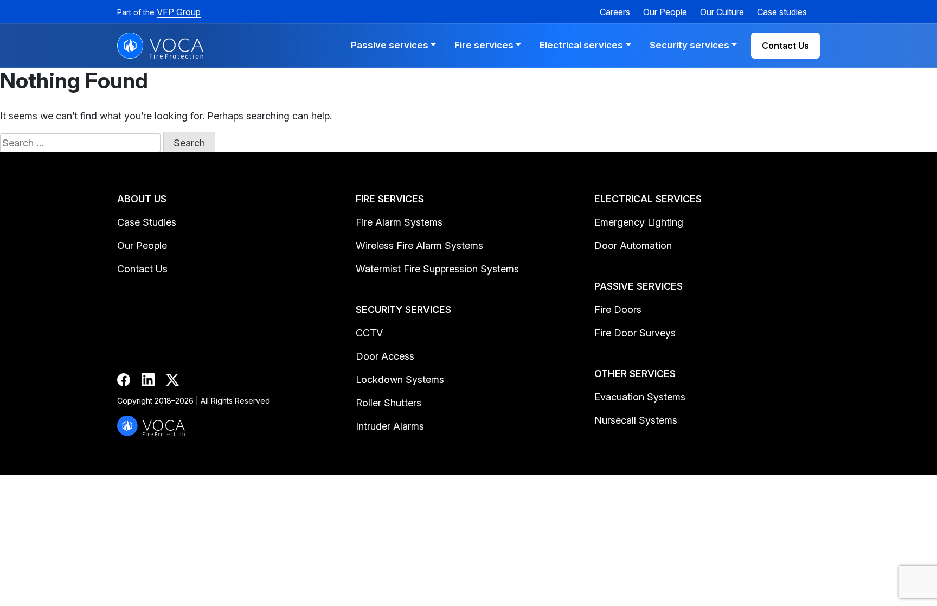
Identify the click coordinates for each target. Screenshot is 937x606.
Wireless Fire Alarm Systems (419, 245)
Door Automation (633, 245)
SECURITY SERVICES (403, 309)
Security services (689, 45)
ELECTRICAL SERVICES (648, 199)
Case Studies (146, 222)
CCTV (369, 333)
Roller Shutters (388, 403)
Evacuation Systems (639, 397)
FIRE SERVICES (390, 199)
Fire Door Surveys (635, 333)
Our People (665, 12)
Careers (615, 12)
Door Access (385, 356)
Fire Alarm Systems (399, 222)
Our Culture (722, 12)
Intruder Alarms (390, 426)
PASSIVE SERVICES (638, 286)
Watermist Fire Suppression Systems (437, 269)
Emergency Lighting (638, 222)
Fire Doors (617, 309)
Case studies (782, 12)
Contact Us (785, 45)
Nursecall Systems (635, 420)
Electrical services (581, 45)
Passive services (389, 45)
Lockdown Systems (400, 379)
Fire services (484, 45)
